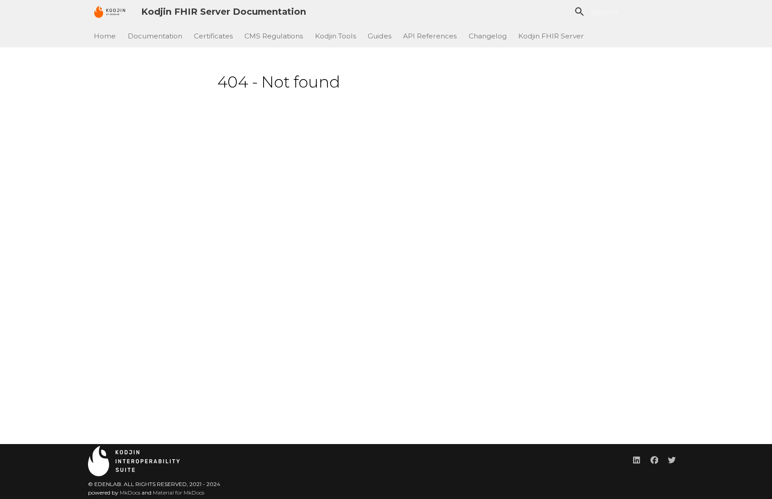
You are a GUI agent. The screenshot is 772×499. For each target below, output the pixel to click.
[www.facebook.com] (654, 459)
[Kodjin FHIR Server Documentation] (109, 11)
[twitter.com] (672, 459)
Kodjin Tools (335, 35)
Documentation (155, 35)
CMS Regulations (274, 35)
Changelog (488, 35)
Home (105, 35)
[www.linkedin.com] (636, 459)
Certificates (213, 35)
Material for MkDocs (178, 492)
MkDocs (130, 492)
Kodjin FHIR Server (551, 35)
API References (430, 35)
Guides (379, 35)
